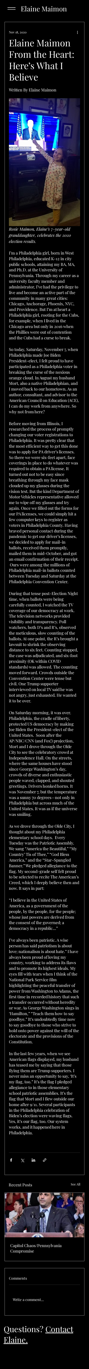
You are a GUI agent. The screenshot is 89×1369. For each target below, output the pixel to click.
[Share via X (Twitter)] (22, 1160)
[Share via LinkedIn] (33, 1160)
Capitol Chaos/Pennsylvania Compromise (36, 1248)
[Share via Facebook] (11, 1160)
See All (75, 1184)
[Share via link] (44, 1160)
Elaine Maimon (44, 8)
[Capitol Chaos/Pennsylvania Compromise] (44, 1215)
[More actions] (77, 32)
